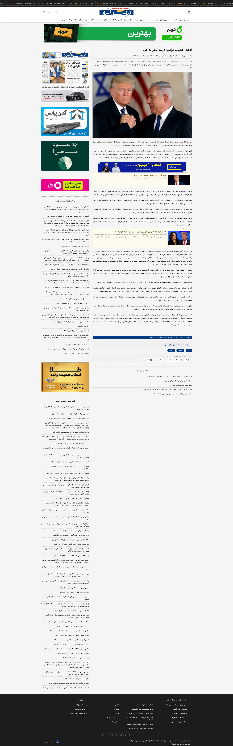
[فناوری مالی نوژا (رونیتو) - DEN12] (65, 377)
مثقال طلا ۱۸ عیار (41, 3)
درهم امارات (176, 3)
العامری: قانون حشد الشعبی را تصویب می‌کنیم (73, 353)
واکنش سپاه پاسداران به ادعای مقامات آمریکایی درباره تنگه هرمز (67, 631)
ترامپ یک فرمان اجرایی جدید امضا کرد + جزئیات (72, 626)
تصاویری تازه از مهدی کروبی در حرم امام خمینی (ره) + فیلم (68, 349)
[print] (165, 345)
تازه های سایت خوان (65, 401)
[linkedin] (174, 345)
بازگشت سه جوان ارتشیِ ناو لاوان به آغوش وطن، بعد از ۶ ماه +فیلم (65, 303)
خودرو (120, 20)
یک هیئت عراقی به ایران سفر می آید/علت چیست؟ (71, 531)
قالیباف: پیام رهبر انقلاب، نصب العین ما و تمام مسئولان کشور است (66, 688)
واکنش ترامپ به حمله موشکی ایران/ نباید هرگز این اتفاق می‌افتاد (169, 376)
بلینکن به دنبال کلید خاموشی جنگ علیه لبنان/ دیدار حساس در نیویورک (167, 389)
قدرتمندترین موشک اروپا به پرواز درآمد (75, 331)
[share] (112, 735)
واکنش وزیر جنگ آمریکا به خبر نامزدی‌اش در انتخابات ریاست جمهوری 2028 (65, 518)
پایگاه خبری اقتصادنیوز (179, 722)
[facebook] (183, 345)
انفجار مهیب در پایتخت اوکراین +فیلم (76, 679)
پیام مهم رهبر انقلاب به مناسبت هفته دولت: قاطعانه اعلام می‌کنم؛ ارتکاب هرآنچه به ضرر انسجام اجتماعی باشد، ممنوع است (66, 281)
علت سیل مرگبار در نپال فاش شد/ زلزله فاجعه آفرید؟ (71, 299)
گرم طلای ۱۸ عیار (70, 3)
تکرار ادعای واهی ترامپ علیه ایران (180, 385)
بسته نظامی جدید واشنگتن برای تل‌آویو (178, 381)
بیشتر (63, 20)
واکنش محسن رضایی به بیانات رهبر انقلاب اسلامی (71, 635)
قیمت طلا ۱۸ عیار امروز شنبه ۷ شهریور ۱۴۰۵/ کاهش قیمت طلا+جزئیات (69, 467)
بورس (155, 20)
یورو (198, 3)
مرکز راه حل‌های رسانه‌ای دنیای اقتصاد (140, 724)
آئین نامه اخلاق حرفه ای (77, 713)
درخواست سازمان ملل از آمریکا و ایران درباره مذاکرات (71, 644)
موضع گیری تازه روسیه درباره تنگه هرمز (75, 246)
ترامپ (171, 350)
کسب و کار (72, 20)
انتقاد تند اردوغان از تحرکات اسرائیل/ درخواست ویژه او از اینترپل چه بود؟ (66, 449)
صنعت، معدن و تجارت (143, 20)
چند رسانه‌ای (83, 20)
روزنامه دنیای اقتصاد (180, 709)
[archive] (103, 735)
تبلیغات (116, 709)
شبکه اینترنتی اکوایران (179, 713)
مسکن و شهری (164, 20)
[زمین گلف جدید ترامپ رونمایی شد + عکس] (178, 180)
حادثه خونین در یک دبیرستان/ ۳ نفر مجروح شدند (71, 322)
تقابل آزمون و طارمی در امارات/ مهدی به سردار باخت (71, 640)
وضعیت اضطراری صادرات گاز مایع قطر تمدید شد (72, 498)
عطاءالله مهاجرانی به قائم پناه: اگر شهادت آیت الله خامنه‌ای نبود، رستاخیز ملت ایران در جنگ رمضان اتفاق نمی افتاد (67, 504)
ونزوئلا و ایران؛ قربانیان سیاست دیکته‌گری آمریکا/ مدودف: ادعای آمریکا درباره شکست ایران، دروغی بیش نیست (65, 605)
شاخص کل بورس (126, 3)
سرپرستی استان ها (113, 718)
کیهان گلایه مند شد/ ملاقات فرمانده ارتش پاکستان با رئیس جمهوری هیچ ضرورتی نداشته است (66, 486)
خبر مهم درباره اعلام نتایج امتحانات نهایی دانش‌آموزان (70, 414)
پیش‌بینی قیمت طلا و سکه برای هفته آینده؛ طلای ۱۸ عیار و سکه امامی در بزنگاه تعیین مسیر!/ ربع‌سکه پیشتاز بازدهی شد (67, 293)
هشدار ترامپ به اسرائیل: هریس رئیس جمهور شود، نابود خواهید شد (140, 231)
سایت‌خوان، (181, 337)
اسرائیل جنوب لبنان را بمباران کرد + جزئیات (74, 592)
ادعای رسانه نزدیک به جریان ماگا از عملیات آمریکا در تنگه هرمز (68, 418)
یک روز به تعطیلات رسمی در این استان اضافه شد (72, 443)
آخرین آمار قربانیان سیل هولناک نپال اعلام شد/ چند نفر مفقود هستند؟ (67, 598)
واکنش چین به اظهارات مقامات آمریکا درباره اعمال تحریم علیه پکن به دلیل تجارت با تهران (65, 309)
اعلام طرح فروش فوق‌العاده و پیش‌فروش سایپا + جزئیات (69, 269)
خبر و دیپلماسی (185, 20)
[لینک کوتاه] (187, 345)
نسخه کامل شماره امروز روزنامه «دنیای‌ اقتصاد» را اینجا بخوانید (65, 87)
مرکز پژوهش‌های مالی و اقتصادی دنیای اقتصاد (139, 718)
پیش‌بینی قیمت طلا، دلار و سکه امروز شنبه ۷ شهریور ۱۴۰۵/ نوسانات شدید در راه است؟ (65, 408)
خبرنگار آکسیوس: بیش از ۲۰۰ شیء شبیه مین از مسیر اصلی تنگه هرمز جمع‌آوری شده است (65, 525)
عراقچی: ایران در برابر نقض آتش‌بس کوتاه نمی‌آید (72, 653)
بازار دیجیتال (128, 20)
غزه (189, 350)
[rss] (116, 735)
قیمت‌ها (99, 20)
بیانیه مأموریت (80, 709)
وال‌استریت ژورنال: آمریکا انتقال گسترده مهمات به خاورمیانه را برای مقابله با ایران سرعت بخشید (66, 492)
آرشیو (92, 20)
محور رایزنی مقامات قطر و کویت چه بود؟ (74, 588)
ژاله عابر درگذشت (83, 326)
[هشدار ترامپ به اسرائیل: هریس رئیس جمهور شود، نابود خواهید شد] (178, 238)
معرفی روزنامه (80, 705)
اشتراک (117, 713)
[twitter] (178, 345)
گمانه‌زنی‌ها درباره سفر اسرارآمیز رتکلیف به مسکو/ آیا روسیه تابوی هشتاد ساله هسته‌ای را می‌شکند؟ (67, 550)
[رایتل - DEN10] (65, 185)
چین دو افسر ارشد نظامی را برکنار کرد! (76, 658)
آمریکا (181, 350)
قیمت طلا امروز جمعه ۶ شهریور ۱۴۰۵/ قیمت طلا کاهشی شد (68, 216)
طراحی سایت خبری (50, 742)
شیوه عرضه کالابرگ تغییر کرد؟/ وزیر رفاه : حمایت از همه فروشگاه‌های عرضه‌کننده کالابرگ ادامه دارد (65, 240)
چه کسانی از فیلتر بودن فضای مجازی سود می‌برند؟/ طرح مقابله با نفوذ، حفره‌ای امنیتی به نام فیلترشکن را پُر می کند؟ (66, 479)
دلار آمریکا (95, 3)
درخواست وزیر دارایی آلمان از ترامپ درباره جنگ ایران (71, 535)
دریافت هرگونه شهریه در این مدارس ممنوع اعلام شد (71, 432)
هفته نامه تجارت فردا (179, 718)
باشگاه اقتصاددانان (110, 20)
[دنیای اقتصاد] (116, 12)
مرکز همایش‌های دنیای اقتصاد (142, 709)
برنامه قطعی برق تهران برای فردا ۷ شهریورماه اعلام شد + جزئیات (67, 265)
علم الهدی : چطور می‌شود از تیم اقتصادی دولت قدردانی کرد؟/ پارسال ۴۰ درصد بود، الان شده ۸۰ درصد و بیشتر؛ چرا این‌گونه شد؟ (65, 316)
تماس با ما (115, 705)
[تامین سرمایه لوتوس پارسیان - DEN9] (65, 156)
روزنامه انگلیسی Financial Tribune (141, 728)
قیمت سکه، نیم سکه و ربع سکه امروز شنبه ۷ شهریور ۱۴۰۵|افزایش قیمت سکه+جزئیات (66, 456)
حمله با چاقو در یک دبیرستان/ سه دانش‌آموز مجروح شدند (69, 683)
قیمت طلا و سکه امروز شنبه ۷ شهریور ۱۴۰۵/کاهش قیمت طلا (68, 473)
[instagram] (129, 735)
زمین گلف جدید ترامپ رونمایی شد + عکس (149, 175)
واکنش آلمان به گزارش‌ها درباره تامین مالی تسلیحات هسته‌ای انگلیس (65, 649)
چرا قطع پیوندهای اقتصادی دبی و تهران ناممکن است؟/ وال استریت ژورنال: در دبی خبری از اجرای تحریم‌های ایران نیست (65, 575)
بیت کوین (153, 3)
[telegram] (170, 345)
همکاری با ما (114, 722)
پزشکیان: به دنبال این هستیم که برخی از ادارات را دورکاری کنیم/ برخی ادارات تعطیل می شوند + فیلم (65, 274)
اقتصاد (174, 20)
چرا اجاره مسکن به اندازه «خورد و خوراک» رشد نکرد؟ (71, 555)
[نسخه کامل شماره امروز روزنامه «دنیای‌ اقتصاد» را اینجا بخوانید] (65, 67)
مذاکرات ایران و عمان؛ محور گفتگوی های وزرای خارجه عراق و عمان (66, 622)
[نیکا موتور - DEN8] (65, 96)
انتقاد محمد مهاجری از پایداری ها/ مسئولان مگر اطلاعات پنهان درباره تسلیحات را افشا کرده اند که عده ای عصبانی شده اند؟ (65, 561)
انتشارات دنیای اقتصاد (145, 705)
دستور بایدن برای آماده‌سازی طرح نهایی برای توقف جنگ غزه (171, 394)
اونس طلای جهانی (12, 3)
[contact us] (108, 735)
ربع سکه (220, 3)
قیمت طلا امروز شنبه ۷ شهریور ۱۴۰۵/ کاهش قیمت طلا (70, 462)
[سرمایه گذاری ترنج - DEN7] (116, 33)
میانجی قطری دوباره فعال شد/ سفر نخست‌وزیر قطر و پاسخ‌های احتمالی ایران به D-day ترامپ (67, 673)
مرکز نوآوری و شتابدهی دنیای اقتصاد (140, 713)
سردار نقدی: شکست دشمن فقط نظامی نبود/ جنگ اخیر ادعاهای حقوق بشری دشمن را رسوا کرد (67, 616)
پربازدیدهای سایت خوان (65, 201)
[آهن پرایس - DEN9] (65, 122)
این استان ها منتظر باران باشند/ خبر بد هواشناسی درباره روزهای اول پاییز (65, 568)
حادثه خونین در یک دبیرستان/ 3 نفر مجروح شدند (71, 610)
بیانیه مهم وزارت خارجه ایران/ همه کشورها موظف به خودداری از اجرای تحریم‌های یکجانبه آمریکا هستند (67, 252)
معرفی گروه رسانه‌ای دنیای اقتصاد (175, 705)
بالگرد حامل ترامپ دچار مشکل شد (77, 344)
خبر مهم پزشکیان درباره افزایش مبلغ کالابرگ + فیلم (71, 544)
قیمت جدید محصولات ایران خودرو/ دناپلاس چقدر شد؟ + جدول (67, 287)
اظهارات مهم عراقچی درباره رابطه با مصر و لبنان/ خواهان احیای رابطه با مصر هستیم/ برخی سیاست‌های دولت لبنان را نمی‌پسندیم (65, 438)
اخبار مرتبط (142, 371)
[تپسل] (99, 163)
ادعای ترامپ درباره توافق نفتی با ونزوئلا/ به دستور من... (70, 540)
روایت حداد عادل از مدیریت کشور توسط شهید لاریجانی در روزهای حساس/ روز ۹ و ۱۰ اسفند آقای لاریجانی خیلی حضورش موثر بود (66, 259)
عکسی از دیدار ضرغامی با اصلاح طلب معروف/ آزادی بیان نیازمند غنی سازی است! (65, 511)
